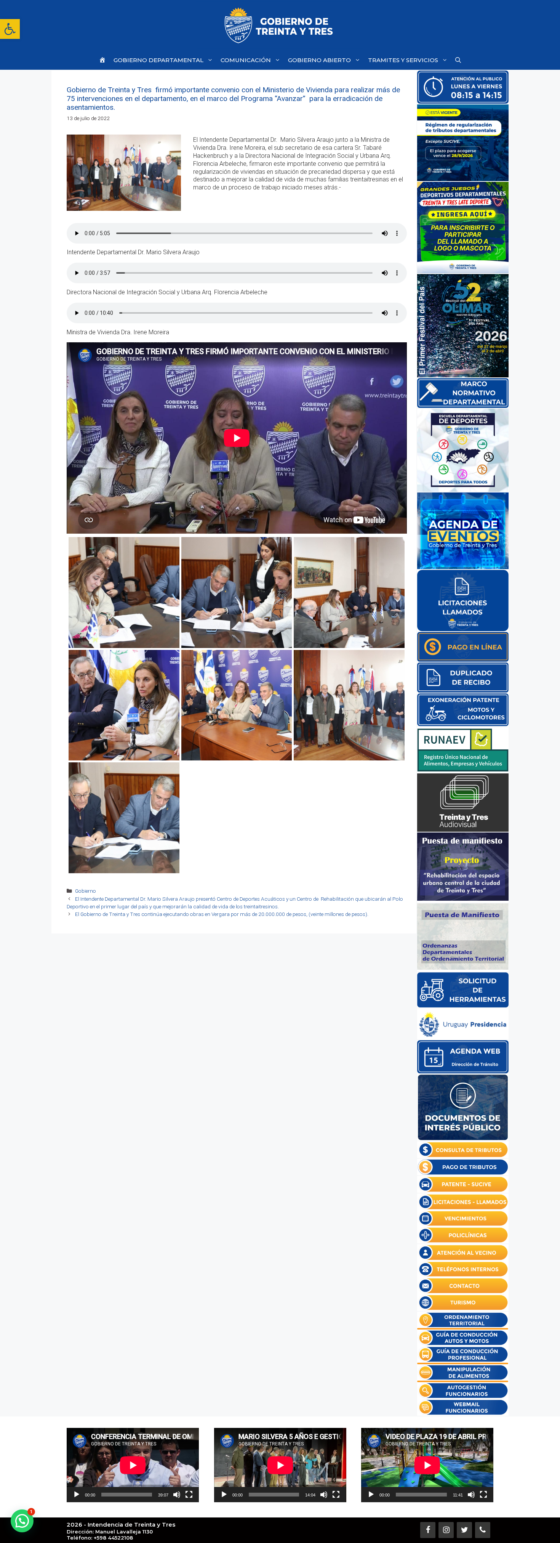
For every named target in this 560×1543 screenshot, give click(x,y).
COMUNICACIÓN (246, 60)
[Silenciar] (177, 1494)
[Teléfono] (482, 1530)
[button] (10, 29)
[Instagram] (446, 1530)
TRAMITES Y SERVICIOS (403, 60)
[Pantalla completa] (189, 1494)
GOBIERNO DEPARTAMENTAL (158, 60)
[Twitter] (464, 1530)
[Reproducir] (76, 1494)
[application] (133, 1465)
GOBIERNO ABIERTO (319, 60)
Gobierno (85, 891)
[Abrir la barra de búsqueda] (458, 60)
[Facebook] (427, 1530)
